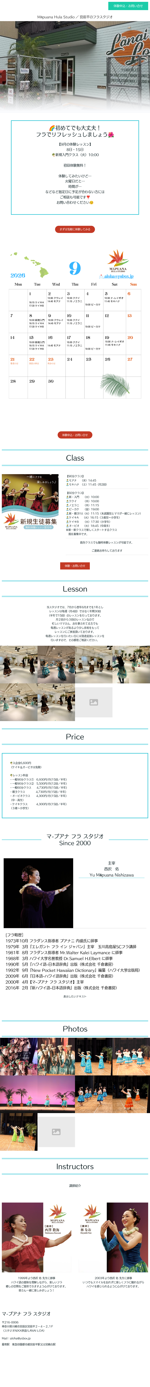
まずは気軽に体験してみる (75, 229)
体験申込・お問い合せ (128, 5)
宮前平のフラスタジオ (96, 17)
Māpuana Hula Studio (56, 17)
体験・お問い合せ (75, 566)
